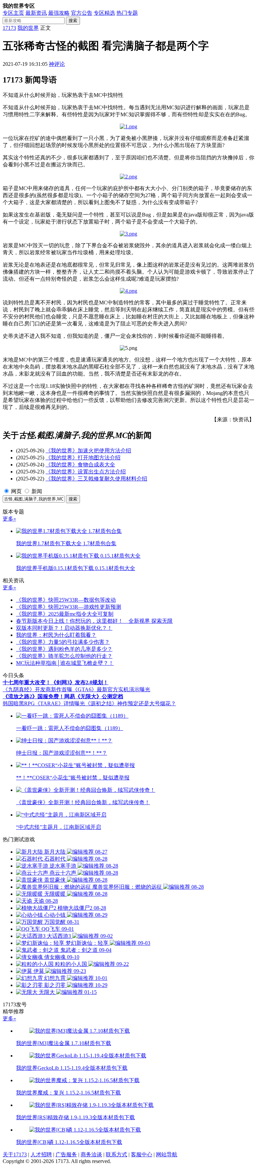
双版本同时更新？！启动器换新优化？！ (64, 628)
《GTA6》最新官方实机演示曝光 (111, 689)
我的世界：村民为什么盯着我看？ (56, 635)
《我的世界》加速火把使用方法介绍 (88, 450)
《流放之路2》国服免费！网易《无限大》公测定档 (63, 696)
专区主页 (13, 13)
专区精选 (104, 13)
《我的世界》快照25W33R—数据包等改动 (66, 600)
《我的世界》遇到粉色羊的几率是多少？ (64, 649)
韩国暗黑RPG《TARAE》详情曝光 (44, 703)
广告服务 (66, 1154)
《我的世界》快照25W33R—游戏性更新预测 (68, 607)
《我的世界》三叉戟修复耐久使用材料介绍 (96, 478)
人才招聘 (41, 1154)
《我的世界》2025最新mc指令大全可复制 (64, 614)
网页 (16, 491)
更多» (9, 519)
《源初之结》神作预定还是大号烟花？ (130, 703)
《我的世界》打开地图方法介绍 (83, 457)
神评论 (57, 64)
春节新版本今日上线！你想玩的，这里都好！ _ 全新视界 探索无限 (94, 621)
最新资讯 (36, 13)
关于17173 (15, 1154)
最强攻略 (59, 13)
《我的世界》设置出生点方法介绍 (86, 471)
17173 (9, 28)
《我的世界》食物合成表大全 (80, 464)
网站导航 (166, 1154)
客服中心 (141, 1154)
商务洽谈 (91, 1154)
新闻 (36, 491)
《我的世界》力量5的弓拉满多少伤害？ (63, 642)
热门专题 (127, 13)
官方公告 (81, 13)
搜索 (73, 20)
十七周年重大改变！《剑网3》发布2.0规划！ (55, 682)
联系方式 (116, 1154)
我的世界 (28, 28)
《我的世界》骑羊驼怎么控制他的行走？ (64, 656)
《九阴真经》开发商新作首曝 (37, 689)
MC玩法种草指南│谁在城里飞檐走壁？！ (65, 663)
